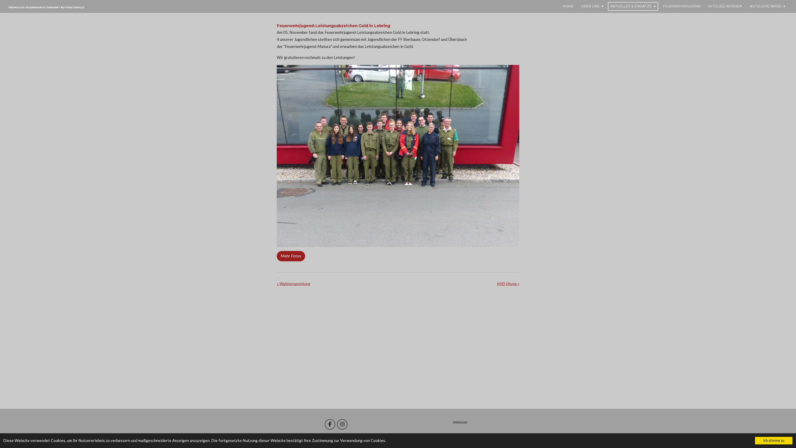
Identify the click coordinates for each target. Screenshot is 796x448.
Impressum (460, 422)
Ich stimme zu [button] (773, 440)
